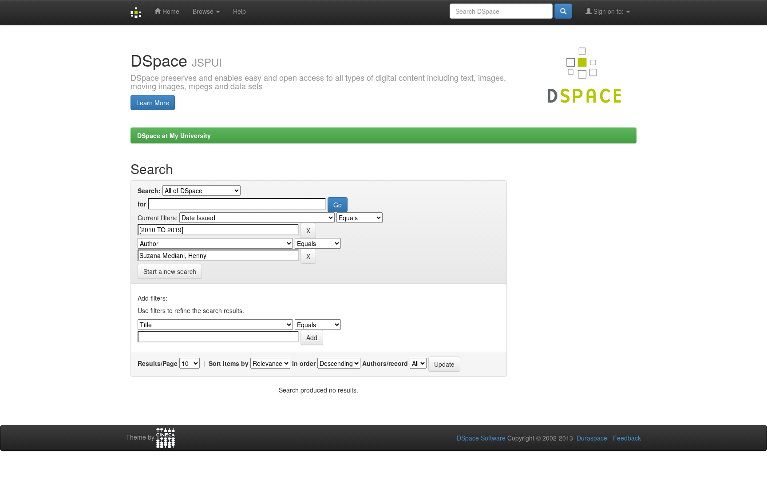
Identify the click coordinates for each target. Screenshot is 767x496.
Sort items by (229, 363)
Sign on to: (608, 11)
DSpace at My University (174, 135)
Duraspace (592, 437)
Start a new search (169, 271)
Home (170, 11)
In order (304, 363)
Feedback (627, 437)
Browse (204, 11)
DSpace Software (481, 437)
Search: (149, 190)
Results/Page (158, 363)
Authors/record (385, 363)
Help (239, 11)
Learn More (152, 102)
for (142, 203)
